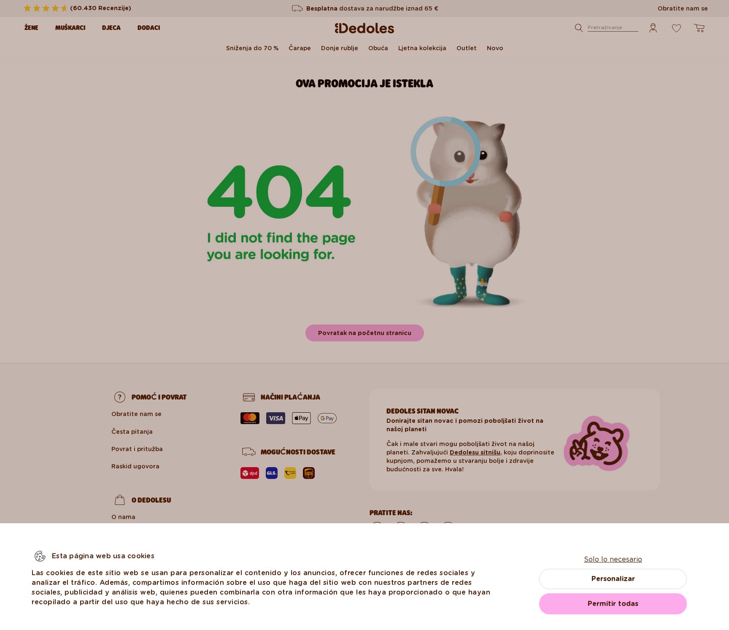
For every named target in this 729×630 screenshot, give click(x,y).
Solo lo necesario (613, 559)
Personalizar (613, 579)
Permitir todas (613, 604)
